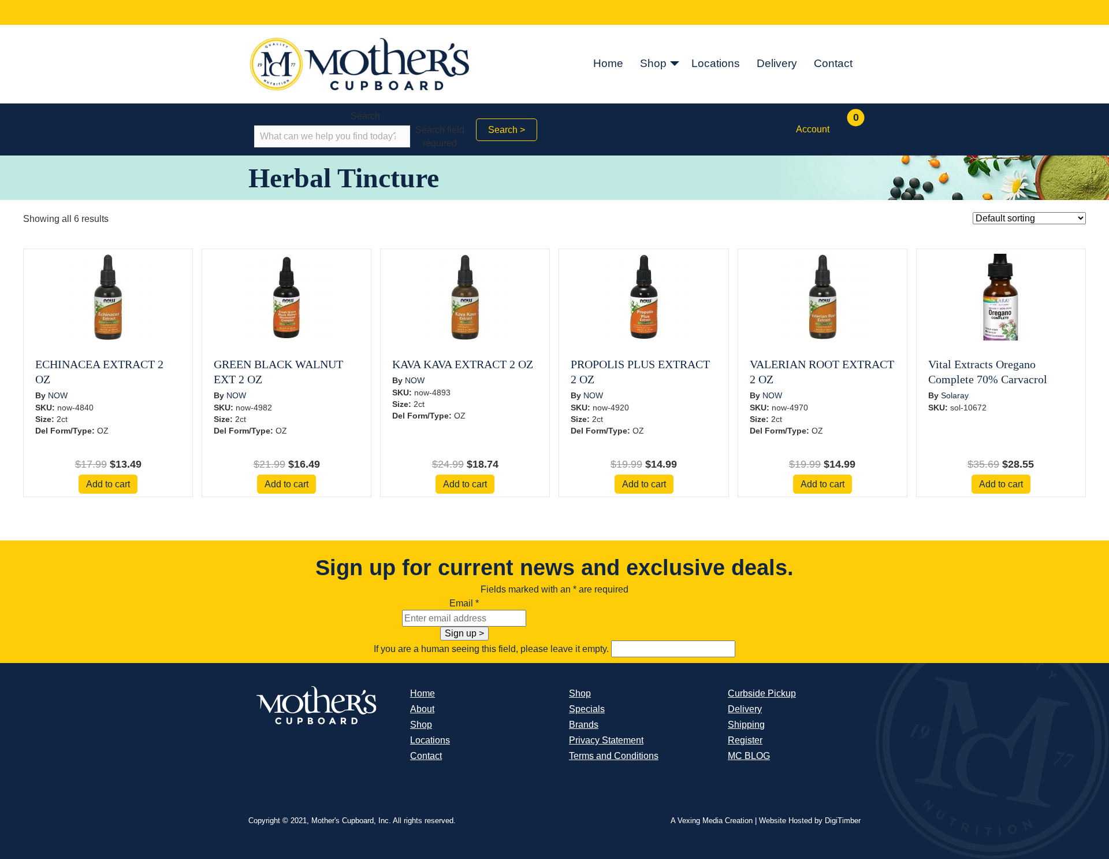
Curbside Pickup (762, 693)
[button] (675, 64)
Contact (833, 63)
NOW (58, 395)
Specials (587, 709)
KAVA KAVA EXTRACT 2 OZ (462, 364)
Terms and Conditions (613, 756)
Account (812, 129)
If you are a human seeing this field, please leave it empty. (492, 649)
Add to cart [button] (108, 484)
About (422, 709)
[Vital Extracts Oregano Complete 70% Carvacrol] (1001, 296)
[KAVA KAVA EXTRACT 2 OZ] (465, 296)
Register (745, 740)
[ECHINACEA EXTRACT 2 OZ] (108, 296)
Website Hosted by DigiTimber (810, 820)
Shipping (746, 725)
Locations (715, 63)
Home (608, 63)
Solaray (955, 395)
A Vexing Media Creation (712, 820)
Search (365, 116)
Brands (583, 725)
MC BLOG (749, 756)
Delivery (777, 63)
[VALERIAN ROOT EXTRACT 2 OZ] (822, 296)
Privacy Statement (606, 740)
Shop (653, 63)
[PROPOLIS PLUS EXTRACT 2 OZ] (644, 296)
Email (464, 603)
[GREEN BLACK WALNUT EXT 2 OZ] (286, 296)
